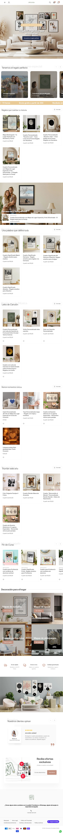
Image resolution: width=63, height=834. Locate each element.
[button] (4, 2)
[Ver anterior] (56, 66)
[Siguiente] (60, 66)
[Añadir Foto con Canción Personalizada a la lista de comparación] (44, 341)
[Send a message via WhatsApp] (60, 831)
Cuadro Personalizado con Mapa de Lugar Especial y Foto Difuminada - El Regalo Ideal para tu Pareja (34, 218)
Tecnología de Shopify (55, 828)
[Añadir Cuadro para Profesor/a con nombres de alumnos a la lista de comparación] (41, 579)
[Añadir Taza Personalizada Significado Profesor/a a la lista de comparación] (59, 579)
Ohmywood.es (48, 828)
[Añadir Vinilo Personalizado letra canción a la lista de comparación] (23, 341)
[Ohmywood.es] (31, 801)
